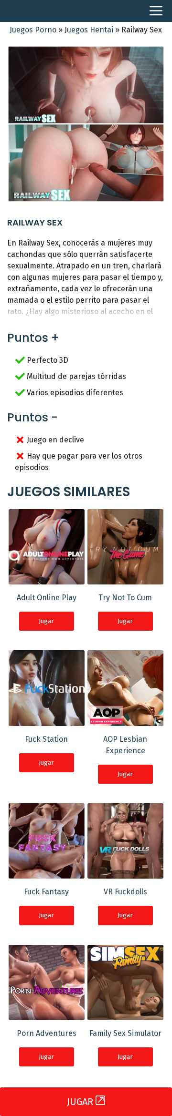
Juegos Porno (33, 29)
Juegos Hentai (88, 29)
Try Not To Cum (125, 597)
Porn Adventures (46, 1033)
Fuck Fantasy (46, 891)
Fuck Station (46, 739)
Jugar (46, 621)
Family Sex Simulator (125, 1033)
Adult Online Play (46, 597)
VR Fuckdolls (125, 891)
